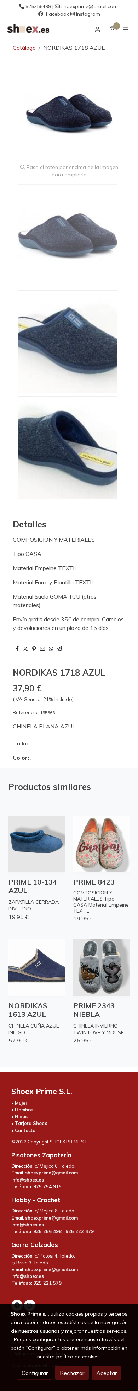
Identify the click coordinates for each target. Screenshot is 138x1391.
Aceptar (106, 1372)
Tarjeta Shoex (31, 1123)
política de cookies (78, 1356)
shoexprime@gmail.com (89, 6)
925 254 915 (47, 1186)
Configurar (35, 1372)
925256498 (38, 6)
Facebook (57, 14)
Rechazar (72, 1372)
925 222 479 (79, 1231)
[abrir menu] (126, 29)
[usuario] (97, 29)
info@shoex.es (27, 1180)
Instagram (88, 14)
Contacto (25, 1130)
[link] (28, 29)
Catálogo (24, 47)
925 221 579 (47, 1283)
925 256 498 (47, 1231)
